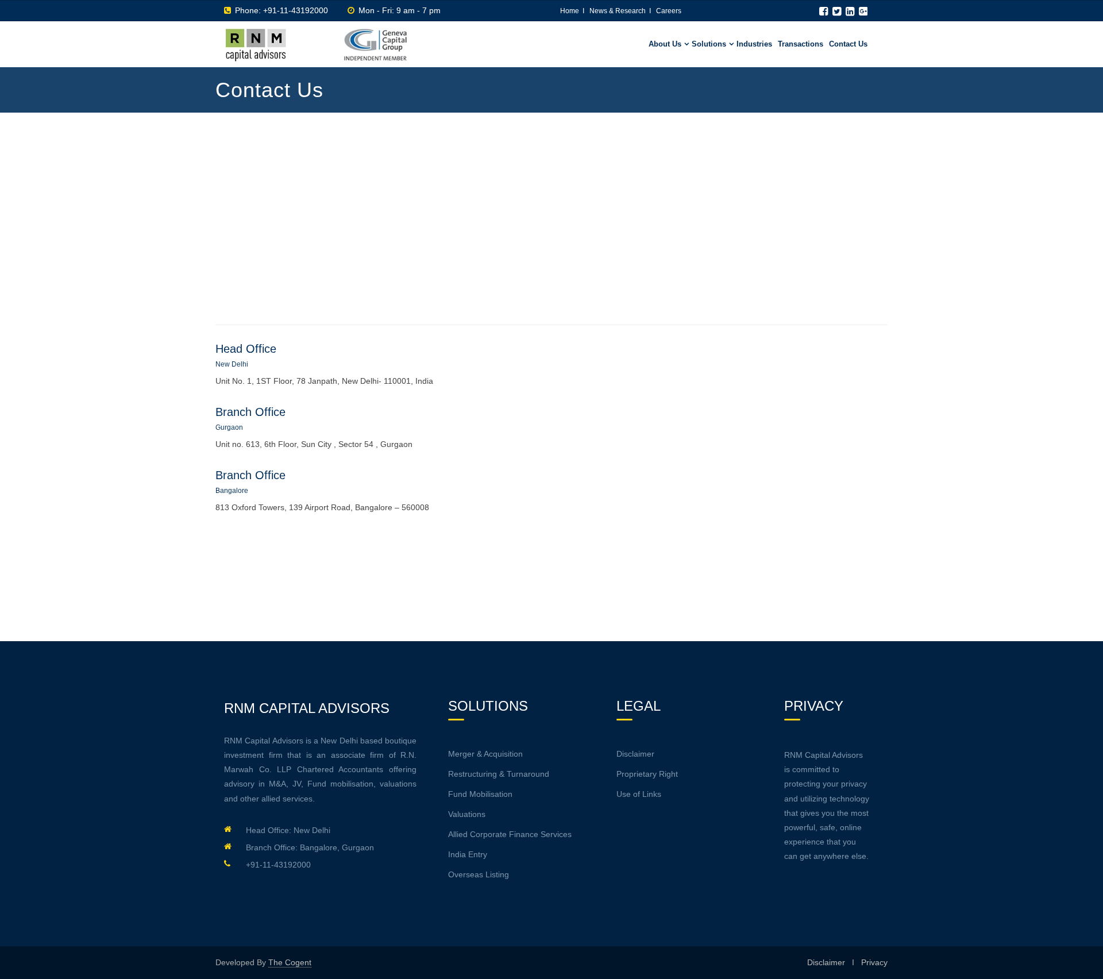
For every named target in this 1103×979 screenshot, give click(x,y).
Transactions (800, 44)
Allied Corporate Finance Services (510, 834)
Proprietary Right (647, 773)
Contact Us (848, 44)
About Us (665, 44)
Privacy (874, 962)
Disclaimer (635, 753)
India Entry (467, 854)
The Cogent (289, 962)
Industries (754, 44)
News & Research (617, 11)
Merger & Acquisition (485, 753)
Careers (668, 11)
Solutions (709, 44)
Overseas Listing (478, 874)
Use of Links (638, 794)
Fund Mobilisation (480, 794)
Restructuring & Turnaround (498, 773)
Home (569, 11)
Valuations (466, 814)
